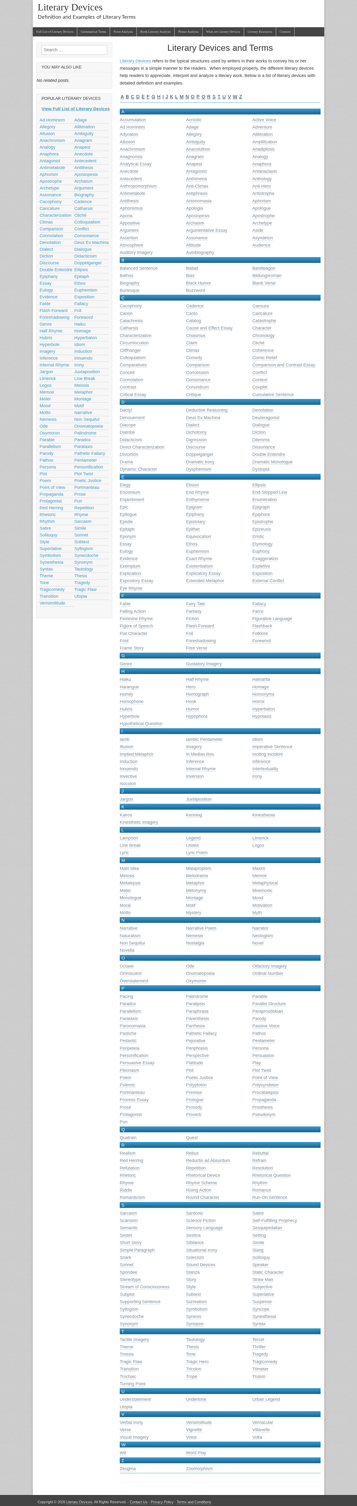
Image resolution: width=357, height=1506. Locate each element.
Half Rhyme (197, 679)
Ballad (192, 268)
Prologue (195, 1099)
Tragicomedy (264, 1361)
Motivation (262, 905)
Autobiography (200, 252)
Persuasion (263, 1055)
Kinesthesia (263, 815)
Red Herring (131, 1160)
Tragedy (260, 1354)
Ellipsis (259, 485)
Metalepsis (130, 883)
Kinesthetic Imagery (139, 822)
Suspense (262, 1301)
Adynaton (129, 134)
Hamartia (261, 679)
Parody (259, 1018)
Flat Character (133, 633)
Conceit (127, 372)
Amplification (264, 141)
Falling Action (133, 611)
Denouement (132, 417)
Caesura (260, 305)
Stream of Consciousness (145, 1286)
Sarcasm (128, 1213)
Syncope (260, 1309)
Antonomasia (199, 201)
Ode (190, 966)
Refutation (130, 1168)
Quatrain (128, 1137)
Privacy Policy (162, 1502)
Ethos (191, 544)
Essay (126, 544)
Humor (192, 709)
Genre (126, 663)
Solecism (195, 1257)
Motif (191, 905)
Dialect (192, 425)
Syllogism (129, 1309)
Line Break (130, 845)
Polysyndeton (265, 1084)
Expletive (261, 566)
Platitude (194, 1062)
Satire (258, 1213)
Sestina (193, 1235)
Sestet (126, 1235)
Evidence (129, 558)
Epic (124, 507)
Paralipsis (195, 1003)
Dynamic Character (138, 469)
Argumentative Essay (206, 230)
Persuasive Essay (137, 1062)
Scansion (129, 1220)
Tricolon (193, 1369)
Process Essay (134, 1099)
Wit (123, 1452)
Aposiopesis (198, 215)
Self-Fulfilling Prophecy (274, 1220)
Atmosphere (131, 245)
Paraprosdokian (267, 1011)
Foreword (261, 640)
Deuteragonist (266, 417)
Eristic (258, 536)
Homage (260, 686)
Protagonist (131, 1114)
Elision (192, 485)
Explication (130, 573)
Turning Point (132, 1383)
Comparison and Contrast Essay (283, 365)
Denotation (262, 410)
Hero (191, 686)
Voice (191, 1437)
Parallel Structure (269, 1003)
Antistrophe (263, 193)
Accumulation (133, 119)
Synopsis (195, 1323)
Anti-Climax (197, 186)
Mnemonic (262, 890)
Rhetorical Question (271, 1175)
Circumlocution (134, 342)
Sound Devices (200, 1264)
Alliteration (262, 134)
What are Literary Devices (223, 32)
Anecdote (129, 171)
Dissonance (263, 447)
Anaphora (261, 164)
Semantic (129, 1227)
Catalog (193, 320)
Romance (261, 1190)
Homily (126, 694)
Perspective (197, 1055)
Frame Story (132, 648)
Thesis (192, 1346)
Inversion (195, 776)
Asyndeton (262, 237)
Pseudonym (263, 1114)
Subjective (262, 1286)
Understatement (135, 1399)
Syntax (259, 1323)
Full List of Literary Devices (54, 32)
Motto (125, 912)
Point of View (265, 1077)
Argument (129, 230)
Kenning (194, 815)
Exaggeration (265, 558)
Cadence (195, 305)
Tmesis (127, 1354)
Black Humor (198, 283)
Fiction (192, 618)
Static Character (268, 1272)
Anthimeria (196, 178)
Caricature (262, 313)
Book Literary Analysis (155, 32)
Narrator (260, 928)
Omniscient (131, 973)
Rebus (192, 1153)
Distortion (129, 454)
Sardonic (194, 1213)
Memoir (259, 875)
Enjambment (132, 499)
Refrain (259, 1160)
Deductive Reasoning (207, 410)
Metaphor (195, 883)
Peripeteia (129, 1048)
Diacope (128, 425)
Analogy (260, 156)
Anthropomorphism (138, 186)
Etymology (262, 544)
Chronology (263, 335)
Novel (258, 943)
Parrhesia (195, 1025)
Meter (125, 890)
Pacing (126, 996)
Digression (196, 439)
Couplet (259, 387)
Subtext (193, 1294)
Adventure (262, 127)
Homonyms (263, 694)
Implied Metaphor (136, 754)
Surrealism (196, 1301)
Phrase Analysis (188, 32)
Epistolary (195, 521)
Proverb (193, 1114)
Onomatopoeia (200, 973)
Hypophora (196, 716)
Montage (194, 897)
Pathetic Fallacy (201, 1033)
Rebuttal (260, 1153)
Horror (258, 701)
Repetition (196, 1168)
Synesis (193, 1316)
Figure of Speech (136, 625)
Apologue (261, 208)
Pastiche (128, 1033)
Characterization (136, 335)
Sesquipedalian (267, 1227)
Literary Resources (260, 32)
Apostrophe (263, 215)
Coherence (263, 350)
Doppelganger (199, 454)
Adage (192, 127)
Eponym (128, 536)
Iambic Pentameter (204, 739)
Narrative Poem (201, 928)
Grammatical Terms (93, 32)
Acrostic (194, 119)
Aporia (126, 215)
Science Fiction (201, 1220)
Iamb (124, 739)
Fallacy (259, 603)
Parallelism (130, 1011)
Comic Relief (264, 357)
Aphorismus (131, 208)
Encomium (130, 492)
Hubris (126, 709)
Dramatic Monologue (272, 461)
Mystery (193, 912)
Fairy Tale (195, 603)
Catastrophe (264, 320)
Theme (126, 1346)
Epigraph (261, 507)
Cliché (258, 342)
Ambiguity (195, 141)
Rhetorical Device (203, 1175)
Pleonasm (129, 1070)
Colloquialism (133, 357)
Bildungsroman (266, 275)
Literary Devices (70, 7)
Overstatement (134, 980)
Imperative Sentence (272, 746)
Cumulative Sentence (273, 394)
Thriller (259, 1346)
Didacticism (131, 439)
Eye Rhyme (131, 588)
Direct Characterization (142, 447)
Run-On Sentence (269, 1197)
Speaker (260, 1264)
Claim (191, 342)
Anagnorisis (131, 156)
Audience (261, 245)
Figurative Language (272, 618)
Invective (128, 776)
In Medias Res (200, 754)
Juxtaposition (199, 799)
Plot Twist (261, 1070)
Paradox (128, 1003)
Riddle (126, 1190)
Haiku (125, 679)
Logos (258, 845)
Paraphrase (197, 1011)
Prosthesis (262, 1107)
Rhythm (259, 1182)
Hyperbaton (263, 709)
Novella (127, 950)
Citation (285, 32)
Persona (260, 1048)
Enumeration (264, 499)
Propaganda (264, 1099)
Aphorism (261, 201)
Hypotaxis (262, 716)
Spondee (128, 1272)
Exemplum (130, 566)
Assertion (129, 237)
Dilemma (261, 439)
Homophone (132, 701)
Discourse (195, 447)
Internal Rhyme (201, 768)
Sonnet (127, 1264)
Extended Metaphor (205, 580)
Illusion (126, 746)
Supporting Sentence (140, 1301)
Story (191, 1279)
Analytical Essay (136, 164)
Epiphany (195, 514)
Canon (126, 313)
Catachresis (131, 320)
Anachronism (132, 149)
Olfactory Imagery (269, 966)
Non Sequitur (132, 943)
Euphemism (197, 551)
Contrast (128, 387)
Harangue (129, 686)
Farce (258, 611)
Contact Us (139, 1502)
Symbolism (196, 1309)
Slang (258, 1250)
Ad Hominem (132, 127)
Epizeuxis (261, 529)
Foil (189, 633)
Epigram (194, 507)
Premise (194, 1092)
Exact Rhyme (199, 558)
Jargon (126, 799)
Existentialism (199, 566)
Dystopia (260, 469)
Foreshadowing (201, 640)
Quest (192, 1137)
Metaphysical (265, 883)
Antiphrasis (197, 193)
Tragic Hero (197, 1361)
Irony (257, 776)
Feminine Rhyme (136, 618)
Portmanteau (132, 1092)
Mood (257, 897)
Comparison (198, 365)
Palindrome (197, 996)
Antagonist (196, 171)
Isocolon (128, 783)
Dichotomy (196, 432)
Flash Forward (54, 310)
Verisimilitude (199, 1422)
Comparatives (133, 365)
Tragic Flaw (131, 1361)
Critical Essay (133, 394)
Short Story (131, 1242)
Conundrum (197, 387)
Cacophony (131, 305)
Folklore (260, 633)
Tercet (258, 1339)
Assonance (197, 237)
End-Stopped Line (269, 492)
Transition (129, 1369)
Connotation (131, 379)
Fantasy (194, 611)
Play (256, 1062)
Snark (125, 1257)
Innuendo (129, 768)
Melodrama (197, 875)
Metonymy (196, 890)
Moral (125, 905)
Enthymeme (197, 499)
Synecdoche (132, 1316)
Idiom (257, 739)
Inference (195, 761)
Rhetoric (128, 1175)
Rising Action (198, 1190)
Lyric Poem (197, 852)
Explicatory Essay (203, 573)
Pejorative (195, 1040)
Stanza (193, 1272)
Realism (128, 1153)
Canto (192, 313)
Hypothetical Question (141, 723)
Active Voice (264, 119)
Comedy (194, 357)
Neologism (262, 935)
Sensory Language (204, 1227)
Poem (125, 1077)
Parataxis (129, 1018)
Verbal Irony (131, 1422)
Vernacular (262, 1422)
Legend (193, 838)
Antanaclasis (264, 171)
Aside (257, 230)
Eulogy (126, 551)
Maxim (258, 868)
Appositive (130, 223)
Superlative (263, 1294)
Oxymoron (196, 980)
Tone (191, 1354)
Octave (127, 966)
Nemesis (194, 935)
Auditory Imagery (136, 252)
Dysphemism (198, 469)
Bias (190, 275)
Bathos (126, 275)
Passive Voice (266, 1025)
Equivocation (198, 536)
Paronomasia (132, 1025)
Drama (126, 461)
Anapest (194, 164)
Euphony (261, 551)
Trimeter (260, 1369)
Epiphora (261, 514)
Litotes (192, 845)
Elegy (125, 485)
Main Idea (129, 868)
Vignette (194, 1429)
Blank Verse (264, 283)
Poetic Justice (199, 1077)
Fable (125, 603)
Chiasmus (195, 335)
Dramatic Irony (200, 461)
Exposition (262, 573)
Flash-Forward (200, 625)
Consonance (198, 379)
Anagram (195, 156)
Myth (257, 912)
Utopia (126, 1406)
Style (191, 1286)
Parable (259, 996)
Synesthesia (264, 1316)
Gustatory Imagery (204, 663)
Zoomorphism (199, 1468)
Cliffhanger (130, 350)
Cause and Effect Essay (209, 328)
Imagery (194, 746)
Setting (259, 1235)
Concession (197, 372)
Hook (191, 701)
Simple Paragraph (137, 1250)
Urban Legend (266, 1399)
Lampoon (129, 838)
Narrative (128, 928)
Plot (190, 1070)
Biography (129, 283)
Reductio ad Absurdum (208, 1160)
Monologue (130, 897)
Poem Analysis (123, 32)
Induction (128, 761)
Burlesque (129, 290)
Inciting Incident (267, 754)
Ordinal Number (267, 973)
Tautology (195, 1339)
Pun (124, 1121)
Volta (257, 1437)
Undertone (196, 1399)
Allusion (127, 141)
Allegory (194, 134)
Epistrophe (262, 521)
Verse (125, 1429)
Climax (192, 350)
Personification (134, 1055)
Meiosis (127, 875)
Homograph (197, 694)
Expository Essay (136, 580)
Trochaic (128, 1376)
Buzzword (195, 290)
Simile (258, 1242)
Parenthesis (197, 1018)
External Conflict (268, 580)
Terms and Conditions (194, 1502)
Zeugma (128, 1468)
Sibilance (195, 1242)
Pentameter (263, 1040)
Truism (258, 1376)
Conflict (259, 372)
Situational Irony (201, 1250)
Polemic (127, 1084)
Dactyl (126, 410)
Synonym (129, 1323)
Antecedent (131, 178)
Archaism (195, 223)
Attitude (193, 245)
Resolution (262, 1168)
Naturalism (130, 935)
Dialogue (261, 425)
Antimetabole (132, 193)
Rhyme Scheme (201, 1182)
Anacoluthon (198, 149)
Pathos (259, 1033)
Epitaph (127, 529)
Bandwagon (263, 268)
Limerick (260, 838)
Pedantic (128, 1040)
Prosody (194, 1107)
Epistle (126, 521)
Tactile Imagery (134, 1339)
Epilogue (128, 514)
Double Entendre (268, 454)
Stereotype (130, 1279)
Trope (191, 1376)
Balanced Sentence (139, 268)
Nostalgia (195, 943)
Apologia (194, 208)
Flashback (262, 625)
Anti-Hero (261, 186)
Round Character (202, 1197)
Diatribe (127, 432)
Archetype (262, 223)
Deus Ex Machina (203, 417)
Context (259, 379)
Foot (124, 640)
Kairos (126, 815)
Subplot (127, 1294)
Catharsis (129, 328)
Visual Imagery (134, 1437)
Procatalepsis (265, 1092)
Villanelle (261, 1429)
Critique (193, 394)
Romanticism (132, 1197)
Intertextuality (265, 768)
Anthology (262, 178)
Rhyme (127, 1182)
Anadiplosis (263, 149)
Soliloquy (261, 1257)
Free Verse (196, 648)
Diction (259, 432)
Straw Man (262, 1279)
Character (262, 328)
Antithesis (129, 201)
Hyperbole (130, 716)
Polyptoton (196, 1084)
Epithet (193, 529)
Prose (125, 1107)
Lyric (124, 852)
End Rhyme (197, 492)
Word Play (196, 1452)
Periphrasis (197, 1048)
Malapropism (198, 868)
